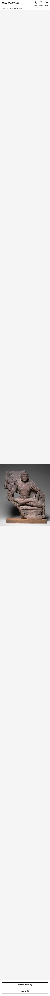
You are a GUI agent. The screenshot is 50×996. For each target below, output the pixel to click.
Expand (23, 991)
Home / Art (5, 8)
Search (41, 5)
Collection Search (17, 8)
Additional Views (23, 985)
